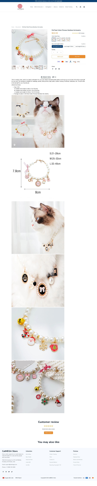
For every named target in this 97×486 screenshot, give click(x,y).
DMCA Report (18, 477)
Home (13, 27)
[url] (59, 1)
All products (18, 27)
